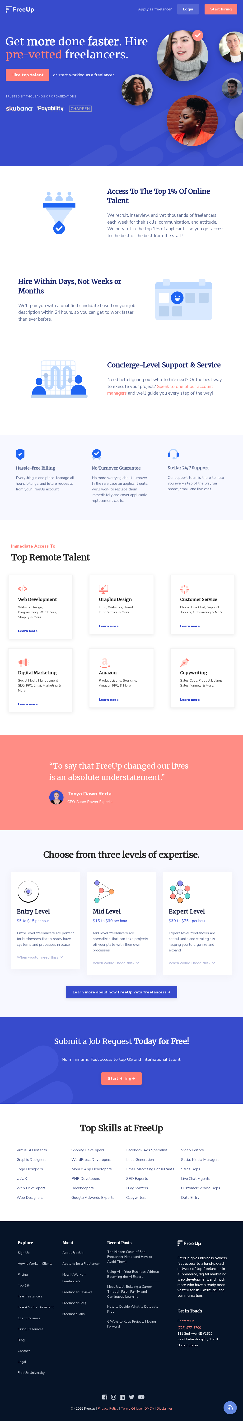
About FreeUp (73, 1252)
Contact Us (186, 1321)
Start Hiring (120, 1078)
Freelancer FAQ (74, 1303)
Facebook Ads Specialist (147, 1150)
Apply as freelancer (155, 9)
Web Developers (31, 1188)
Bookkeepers (82, 1188)
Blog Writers (137, 1188)
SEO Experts (137, 1178)
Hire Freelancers (30, 1296)
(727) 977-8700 (189, 1327)
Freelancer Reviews (77, 1292)
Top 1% (24, 1285)
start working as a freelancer (86, 75)
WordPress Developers (91, 1159)
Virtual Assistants (32, 1150)
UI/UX (22, 1178)
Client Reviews (29, 1318)
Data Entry (190, 1197)
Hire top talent (27, 75)
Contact (24, 1351)
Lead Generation (140, 1159)
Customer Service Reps (200, 1188)
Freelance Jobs (73, 1314)
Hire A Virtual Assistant (36, 1307)
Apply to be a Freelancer (81, 1263)
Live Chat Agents (195, 1178)
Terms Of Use (131, 1408)
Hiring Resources (30, 1329)
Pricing (23, 1274)
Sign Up (24, 1252)
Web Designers (30, 1197)
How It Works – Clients (35, 1263)
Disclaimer (164, 1408)
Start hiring (221, 9)
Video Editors (192, 1150)
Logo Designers (30, 1169)
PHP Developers (85, 1178)
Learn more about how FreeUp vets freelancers (120, 992)
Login (188, 9)
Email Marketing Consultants (150, 1169)
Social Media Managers (200, 1159)
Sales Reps (190, 1169)
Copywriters (136, 1197)
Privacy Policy (108, 1408)
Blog (21, 1340)
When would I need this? (38, 957)
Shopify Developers (87, 1150)
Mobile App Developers (91, 1169)
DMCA (149, 1408)
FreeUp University (31, 1372)
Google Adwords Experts (92, 1197)
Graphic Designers (32, 1159)
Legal (22, 1362)
